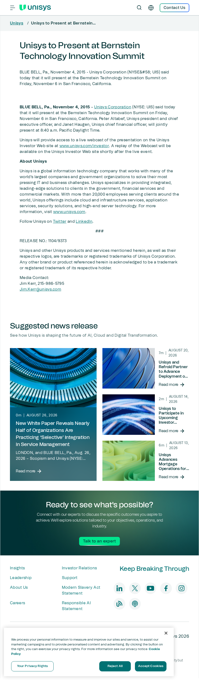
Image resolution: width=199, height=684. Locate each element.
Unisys (16, 23)
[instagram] (181, 588)
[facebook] (166, 588)
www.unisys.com (69, 212)
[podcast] (135, 604)
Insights (17, 568)
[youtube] (150, 588)
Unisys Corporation (112, 107)
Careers (17, 603)
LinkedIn (84, 221)
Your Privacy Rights (32, 666)
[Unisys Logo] (35, 8)
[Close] (166, 633)
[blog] (119, 604)
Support (70, 578)
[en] (151, 8)
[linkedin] (119, 588)
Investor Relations (79, 568)
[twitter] (135, 588)
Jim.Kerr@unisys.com (40, 289)
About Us (19, 587)
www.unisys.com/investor (84, 146)
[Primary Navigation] (13, 8)
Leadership (21, 578)
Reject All (115, 666)
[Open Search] (139, 8)
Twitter (59, 221)
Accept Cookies (151, 666)
